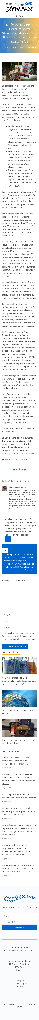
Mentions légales (19, 983)
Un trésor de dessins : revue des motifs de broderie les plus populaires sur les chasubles (17, 760)
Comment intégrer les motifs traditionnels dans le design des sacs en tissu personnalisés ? (19, 680)
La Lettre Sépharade (20, 481)
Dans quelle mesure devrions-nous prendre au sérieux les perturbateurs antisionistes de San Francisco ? (19, 868)
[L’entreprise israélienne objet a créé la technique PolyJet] (19, 735)
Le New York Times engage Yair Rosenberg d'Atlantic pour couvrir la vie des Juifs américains (18, 811)
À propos (19, 980)
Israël (7, 481)
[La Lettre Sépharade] (19, 6)
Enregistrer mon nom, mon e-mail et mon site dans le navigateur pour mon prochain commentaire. (20, 636)
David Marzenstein (27, 47)
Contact (19, 986)
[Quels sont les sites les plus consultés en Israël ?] (19, 705)
